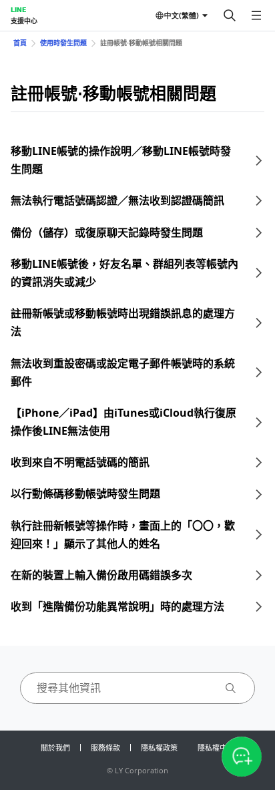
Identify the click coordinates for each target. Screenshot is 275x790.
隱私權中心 (216, 748)
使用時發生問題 (63, 42)
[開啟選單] (256, 15)
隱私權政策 (159, 748)
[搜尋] (229, 15)
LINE (18, 9)
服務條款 (105, 748)
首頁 (20, 42)
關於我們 (55, 748)
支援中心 (24, 20)
